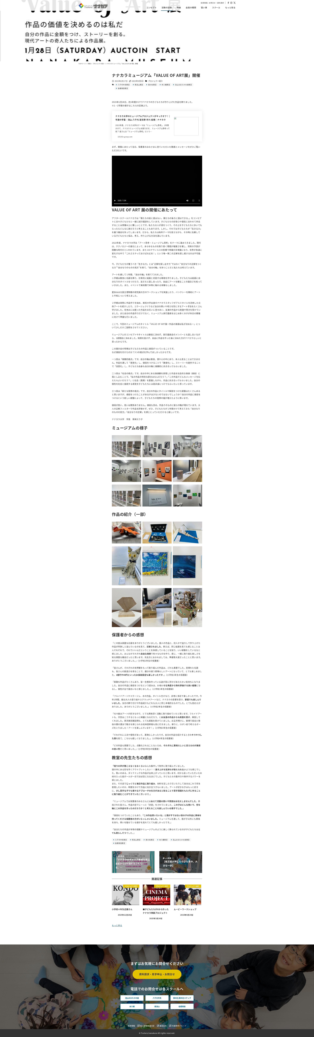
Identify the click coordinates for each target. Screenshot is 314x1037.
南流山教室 (138, 84)
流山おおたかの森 (132, 998)
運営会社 (163, 1026)
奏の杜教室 (152, 84)
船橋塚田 (182, 1006)
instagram (231, 3)
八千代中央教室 (123, 84)
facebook (228, 3)
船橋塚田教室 (122, 88)
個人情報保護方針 (147, 1026)
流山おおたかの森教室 (183, 84)
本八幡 (132, 1006)
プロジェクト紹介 (155, 81)
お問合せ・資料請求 (216, 3)
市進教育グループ (179, 1026)
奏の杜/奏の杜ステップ (182, 998)
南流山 (157, 1006)
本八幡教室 (165, 84)
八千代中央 (157, 998)
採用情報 (204, 3)
